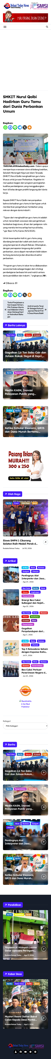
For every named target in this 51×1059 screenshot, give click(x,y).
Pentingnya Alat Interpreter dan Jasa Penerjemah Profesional (34, 578)
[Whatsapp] (5, 127)
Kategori (7, 721)
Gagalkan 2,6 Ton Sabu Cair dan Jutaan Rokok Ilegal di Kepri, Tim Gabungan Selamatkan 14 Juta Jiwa (25, 358)
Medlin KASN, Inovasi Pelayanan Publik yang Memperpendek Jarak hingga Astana (24, 396)
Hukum (28, 335)
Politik (29, 984)
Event (16, 503)
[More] (29, 127)
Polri (45, 754)
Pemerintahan (20, 373)
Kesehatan (35, 617)
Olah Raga (26, 503)
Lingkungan (35, 592)
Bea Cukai (11, 335)
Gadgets (26, 571)
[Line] (15, 127)
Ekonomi (44, 613)
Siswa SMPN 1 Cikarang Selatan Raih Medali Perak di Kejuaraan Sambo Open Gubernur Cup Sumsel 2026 (20, 545)
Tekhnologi (32, 373)
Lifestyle (35, 571)
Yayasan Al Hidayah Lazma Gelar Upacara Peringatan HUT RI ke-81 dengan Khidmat (21, 952)
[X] (25, 127)
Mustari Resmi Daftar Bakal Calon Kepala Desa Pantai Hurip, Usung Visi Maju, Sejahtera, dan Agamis (21, 1021)
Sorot (25, 411)
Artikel (9, 411)
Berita (20, 335)
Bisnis (33, 568)
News (34, 620)
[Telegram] (20, 127)
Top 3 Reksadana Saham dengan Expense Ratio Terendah (35, 652)
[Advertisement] (25, 56)
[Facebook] (10, 127)
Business (41, 568)
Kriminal (37, 335)
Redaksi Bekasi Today (11, 548)
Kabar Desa (19, 984)
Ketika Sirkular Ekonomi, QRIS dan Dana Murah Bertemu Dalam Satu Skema (24, 431)
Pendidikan (19, 915)
